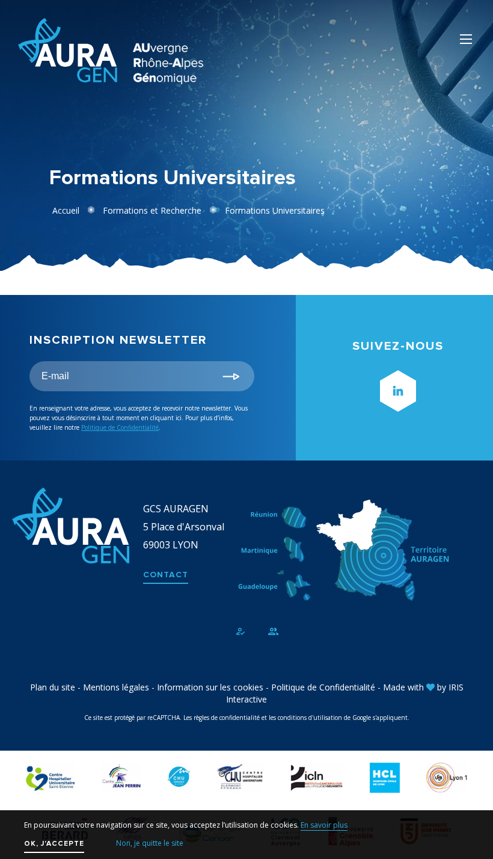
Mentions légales (116, 687)
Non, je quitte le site (149, 843)
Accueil (65, 210)
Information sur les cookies (210, 687)
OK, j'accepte (54, 843)
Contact (165, 574)
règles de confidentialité (227, 717)
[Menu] (466, 39)
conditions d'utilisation (310, 717)
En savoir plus (324, 825)
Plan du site (52, 687)
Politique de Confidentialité (120, 427)
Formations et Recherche (152, 210)
